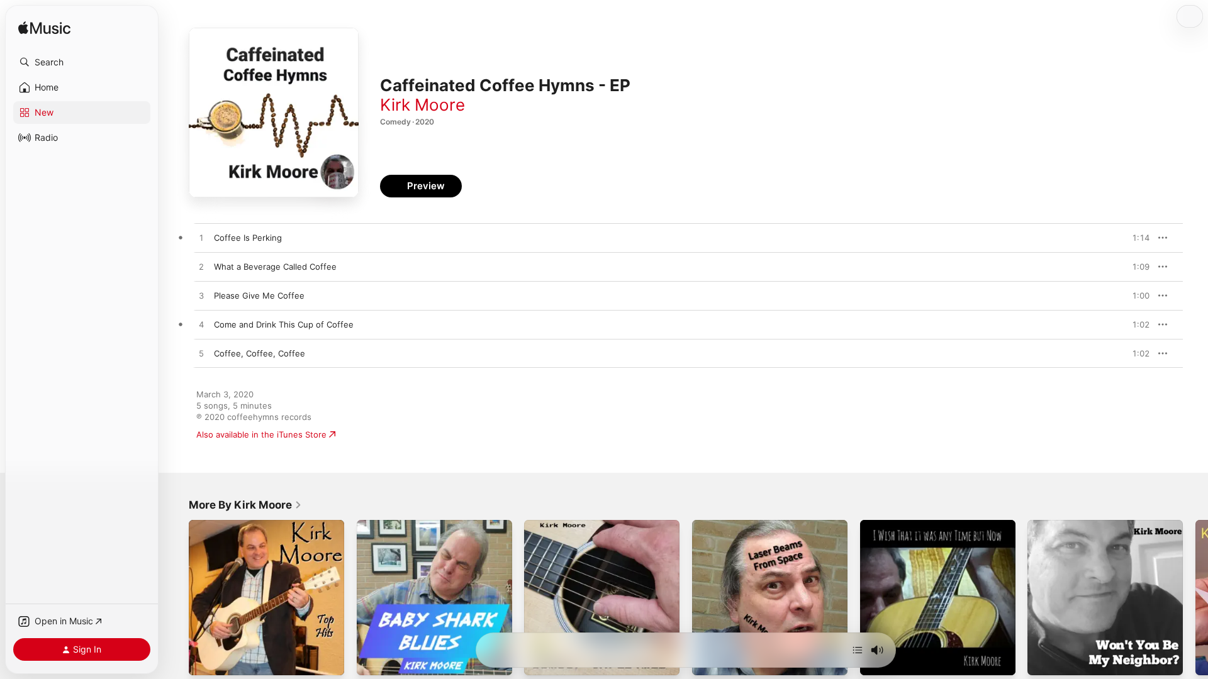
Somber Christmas (560, 525)
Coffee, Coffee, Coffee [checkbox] (259, 353)
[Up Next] (857, 650)
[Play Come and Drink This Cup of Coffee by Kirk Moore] (201, 325)
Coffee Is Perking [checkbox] (248, 238)
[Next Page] (1195, 597)
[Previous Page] (176, 597)
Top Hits (205, 525)
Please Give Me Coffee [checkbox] (259, 295)
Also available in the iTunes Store (261, 434)
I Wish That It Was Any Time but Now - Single (935, 530)
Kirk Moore (422, 104)
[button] (82, 62)
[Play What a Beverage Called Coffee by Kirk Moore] (201, 267)
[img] (44, 28)
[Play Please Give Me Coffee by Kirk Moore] (201, 296)
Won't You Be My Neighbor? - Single (1098, 525)
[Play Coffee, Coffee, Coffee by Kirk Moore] (201, 354)
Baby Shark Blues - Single (407, 525)
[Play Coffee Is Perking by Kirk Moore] (201, 238)
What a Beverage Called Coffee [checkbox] (275, 267)
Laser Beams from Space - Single (757, 525)
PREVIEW (1135, 237)
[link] (245, 505)
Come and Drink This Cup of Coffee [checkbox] (284, 324)
